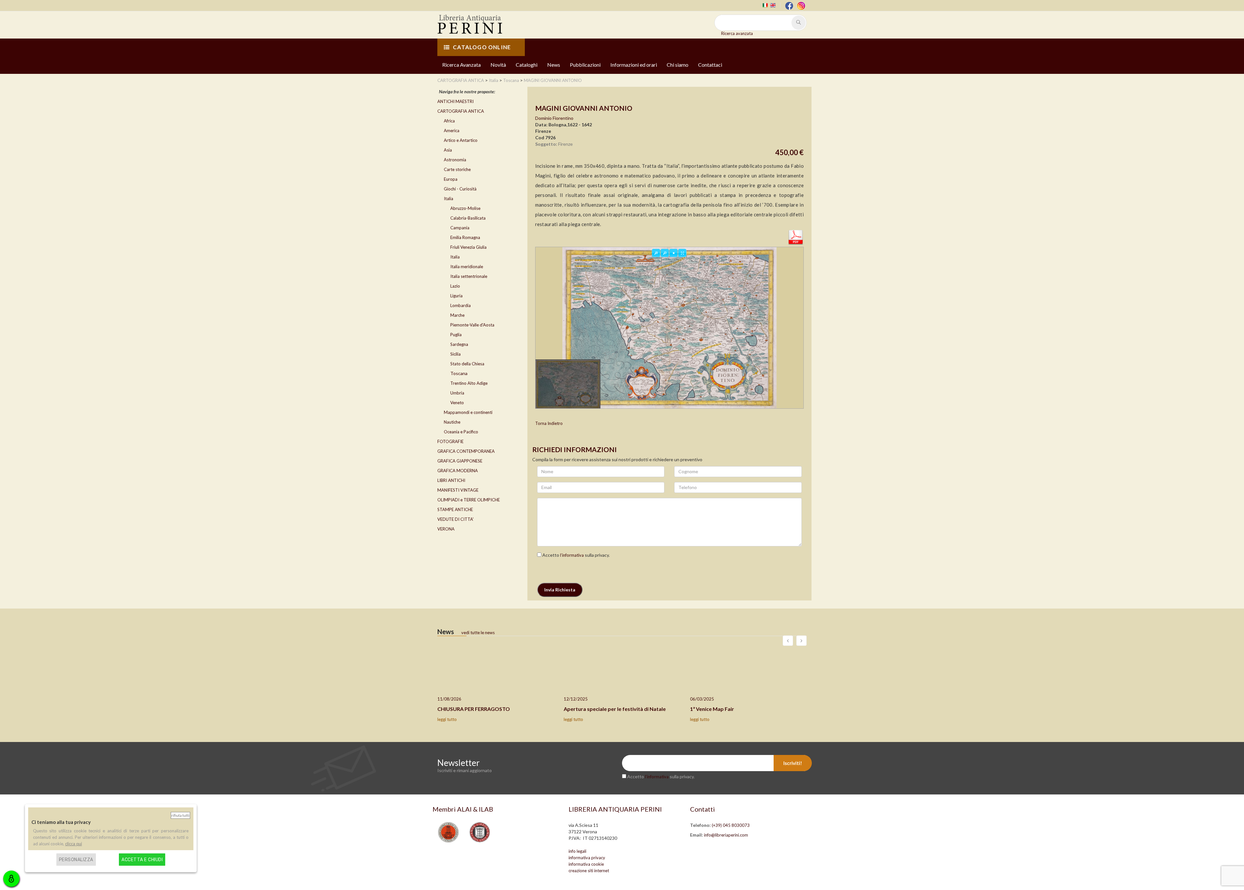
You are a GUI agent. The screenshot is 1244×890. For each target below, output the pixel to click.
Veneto (457, 402)
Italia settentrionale (468, 276)
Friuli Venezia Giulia (468, 247)
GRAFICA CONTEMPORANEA (466, 451)
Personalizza (76, 859)
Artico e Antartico (461, 140)
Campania (459, 227)
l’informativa (572, 555)
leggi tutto (447, 719)
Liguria (456, 295)
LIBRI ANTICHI (451, 480)
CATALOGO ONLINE (482, 47)
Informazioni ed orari (633, 65)
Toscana (458, 373)
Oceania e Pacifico (461, 431)
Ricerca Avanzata (461, 65)
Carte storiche (457, 169)
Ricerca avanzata (737, 33)
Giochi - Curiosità (460, 188)
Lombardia (460, 305)
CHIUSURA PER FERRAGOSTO (473, 709)
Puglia (456, 334)
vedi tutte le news (478, 632)
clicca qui (73, 843)
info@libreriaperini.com (726, 835)
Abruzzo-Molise (465, 208)
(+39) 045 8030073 (731, 825)
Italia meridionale (466, 266)
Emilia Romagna (465, 237)
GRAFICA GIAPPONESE (459, 460)
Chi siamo (677, 65)
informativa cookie (586, 864)
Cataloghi (526, 65)
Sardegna (459, 344)
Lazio (455, 286)
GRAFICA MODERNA (457, 470)
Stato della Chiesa (467, 363)
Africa (449, 120)
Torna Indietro (549, 423)
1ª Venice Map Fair (712, 709)
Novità (498, 65)
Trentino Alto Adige (469, 383)
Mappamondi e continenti (468, 412)
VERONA (446, 528)
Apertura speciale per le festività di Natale (615, 709)
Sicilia (455, 354)
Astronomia (455, 159)
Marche (457, 315)
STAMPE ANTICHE (455, 509)
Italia (448, 198)
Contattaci (710, 65)
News (553, 65)
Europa (450, 179)
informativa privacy (587, 857)
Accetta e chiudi (142, 859)
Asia (448, 150)
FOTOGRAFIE (450, 441)
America (451, 130)
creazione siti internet (589, 870)
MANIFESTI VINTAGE (457, 490)
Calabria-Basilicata (468, 218)
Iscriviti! (792, 763)
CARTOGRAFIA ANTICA (460, 111)
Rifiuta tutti (180, 815)
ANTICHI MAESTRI (455, 101)
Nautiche (452, 422)
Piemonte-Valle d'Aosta (472, 324)
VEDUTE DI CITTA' (455, 519)
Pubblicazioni (585, 65)
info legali (577, 851)
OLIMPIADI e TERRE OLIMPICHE (468, 499)
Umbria (457, 392)
